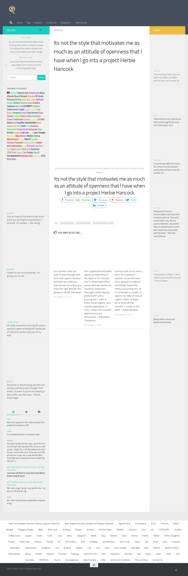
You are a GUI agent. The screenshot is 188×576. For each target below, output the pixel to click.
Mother (157, 71)
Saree (9, 431)
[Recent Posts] (13, 412)
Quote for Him (90, 554)
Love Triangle (120, 547)
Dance (69, 535)
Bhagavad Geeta (25, 529)
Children (178, 529)
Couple (28, 535)
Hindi (155, 541)
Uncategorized (71, 560)
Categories (65, 22)
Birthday (40, 99)
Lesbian (79, 547)
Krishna (67, 547)
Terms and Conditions (120, 560)
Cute (59, 535)
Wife (103, 560)
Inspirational (30, 547)
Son (177, 554)
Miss (17, 136)
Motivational (14, 554)
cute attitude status (67, 223)
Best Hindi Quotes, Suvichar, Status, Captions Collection (34, 523)
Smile (168, 554)
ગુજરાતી (13, 93)
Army (153, 523)
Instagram (33, 129)
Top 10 (57, 560)
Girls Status (70, 541)
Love (9, 419)
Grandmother (109, 541)
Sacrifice (39, 146)
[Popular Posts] (26, 412)
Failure (134, 535)
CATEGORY (164, 529)
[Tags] (39, 412)
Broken (78, 529)
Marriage (11, 136)
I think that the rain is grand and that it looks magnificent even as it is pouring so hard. (167, 122)
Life (89, 547)
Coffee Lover (13, 322)
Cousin (39, 535)
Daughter (81, 535)
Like (98, 547)
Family (16, 116)
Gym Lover (125, 541)
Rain (155, 116)
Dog (103, 535)
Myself (10, 213)
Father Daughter (171, 535)
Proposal (75, 554)
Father (156, 535)
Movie (28, 554)
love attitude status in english (103, 223)
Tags (28, 22)
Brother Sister (105, 529)
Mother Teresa (171, 547)
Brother (90, 529)
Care (143, 529)
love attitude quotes (83, 223)
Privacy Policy (141, 560)
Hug (28, 126)
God (83, 541)
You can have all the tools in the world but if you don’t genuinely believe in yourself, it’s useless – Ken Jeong (25, 219)
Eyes (124, 535)
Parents (50, 554)
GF (59, 541)
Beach (17, 96)
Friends (49, 541)
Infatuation (15, 547)
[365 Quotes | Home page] (12, 10)
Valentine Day (26, 155)
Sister (156, 316)
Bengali (10, 441)
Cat (152, 529)
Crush (49, 535)
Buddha (120, 529)
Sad (139, 554)
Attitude (58, 30)
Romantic (115, 554)
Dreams (113, 535)
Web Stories (81, 22)
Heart (137, 541)
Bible (40, 529)
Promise (10, 142)
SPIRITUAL (11, 152)
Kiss (57, 547)
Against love (124, 523)
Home (19, 22)
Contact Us (51, 22)
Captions (38, 22)
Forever (38, 541)
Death (93, 535)
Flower (11, 541)
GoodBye (93, 541)
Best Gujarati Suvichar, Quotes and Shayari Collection (89, 523)
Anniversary (140, 523)
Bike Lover (53, 529)
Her (19, 126)
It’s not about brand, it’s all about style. (23, 434)
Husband (34, 126)
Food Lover (25, 541)
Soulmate (29, 560)
